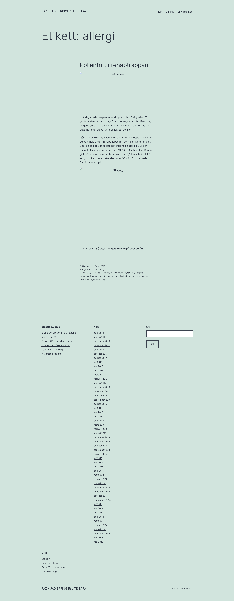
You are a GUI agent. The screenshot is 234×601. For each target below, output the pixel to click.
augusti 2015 (100, 454)
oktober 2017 (100, 353)
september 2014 (102, 500)
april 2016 (99, 420)
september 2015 (102, 450)
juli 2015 (98, 458)
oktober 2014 (101, 496)
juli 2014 (98, 504)
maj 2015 (98, 466)
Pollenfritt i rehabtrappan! (115, 64)
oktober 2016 (101, 395)
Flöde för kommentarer (53, 567)
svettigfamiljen (100, 279)
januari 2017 (100, 383)
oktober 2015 (101, 445)
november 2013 (102, 533)
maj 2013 (98, 541)
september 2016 (102, 399)
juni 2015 (98, 462)
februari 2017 (100, 379)
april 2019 (99, 333)
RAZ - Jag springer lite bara (63, 11)
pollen (114, 276)
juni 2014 (98, 508)
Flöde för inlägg (49, 563)
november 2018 (102, 345)
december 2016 (102, 387)
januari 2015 (100, 483)
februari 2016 (100, 429)
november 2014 (102, 491)
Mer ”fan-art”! (48, 337)
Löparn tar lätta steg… (52, 349)
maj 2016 (98, 416)
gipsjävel (139, 273)
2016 (88, 273)
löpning (100, 269)
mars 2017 (99, 374)
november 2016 (102, 391)
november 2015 (102, 441)
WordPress (186, 588)
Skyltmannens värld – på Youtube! (58, 333)
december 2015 (102, 437)
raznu (141, 276)
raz (129, 276)
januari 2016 (100, 433)
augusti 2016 (100, 404)
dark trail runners (118, 273)
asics (100, 273)
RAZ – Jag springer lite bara (63, 588)
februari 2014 (101, 525)
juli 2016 (98, 408)
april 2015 (99, 470)
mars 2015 (99, 475)
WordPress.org (49, 571)
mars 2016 (99, 424)
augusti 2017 (100, 358)
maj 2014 (98, 512)
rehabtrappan (86, 279)
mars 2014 (99, 521)
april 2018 (99, 349)
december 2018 (102, 341)
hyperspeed (85, 276)
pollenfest (122, 276)
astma (106, 273)
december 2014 (102, 487)
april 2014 (99, 516)
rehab (147, 276)
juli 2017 (98, 362)
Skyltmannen (185, 11)
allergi (94, 273)
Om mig (170, 11)
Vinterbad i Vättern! (51, 353)
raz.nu (135, 276)
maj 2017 (98, 370)
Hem (159, 11)
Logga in (45, 559)
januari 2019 (100, 337)
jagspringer (97, 276)
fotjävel (130, 273)
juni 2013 (98, 537)
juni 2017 (98, 366)
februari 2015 (100, 479)
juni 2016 (98, 412)
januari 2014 (100, 529)
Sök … (149, 327)
